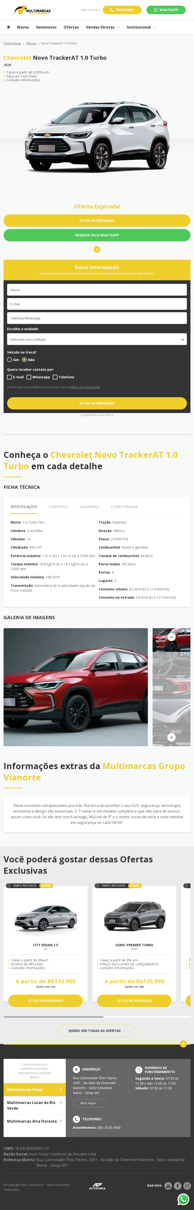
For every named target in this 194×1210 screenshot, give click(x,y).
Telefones (125, 10)
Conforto (58, 506)
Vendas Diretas (100, 27)
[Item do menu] (8, 27)
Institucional (139, 27)
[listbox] (97, 339)
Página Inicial (12, 43)
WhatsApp (168, 10)
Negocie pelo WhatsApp (97, 235)
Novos (23, 27)
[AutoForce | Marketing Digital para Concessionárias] (97, 1186)
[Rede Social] (168, 1186)
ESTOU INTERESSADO (97, 220)
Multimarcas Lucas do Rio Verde (31, 1105)
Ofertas (71, 27)
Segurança (89, 506)
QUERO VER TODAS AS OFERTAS (94, 1030)
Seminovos (46, 27)
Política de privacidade (84, 387)
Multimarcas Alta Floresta (32, 1121)
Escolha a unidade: (23, 329)
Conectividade (124, 506)
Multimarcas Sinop (25, 1089)
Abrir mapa (88, 1103)
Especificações (24, 506)
